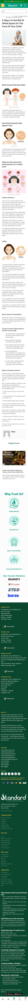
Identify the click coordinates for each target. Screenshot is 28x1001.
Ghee (3, 968)
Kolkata (15, 941)
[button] (24, 464)
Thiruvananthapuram (13, 943)
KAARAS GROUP (12, 989)
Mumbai (8, 941)
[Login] (8, 998)
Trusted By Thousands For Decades (12, 950)
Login (8, 999)
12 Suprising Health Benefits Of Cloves (13, 416)
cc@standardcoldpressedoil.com (9, 804)
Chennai (5, 920)
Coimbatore (10, 945)
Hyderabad (11, 920)
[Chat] (14, 998)
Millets (2, 970)
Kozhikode (20, 943)
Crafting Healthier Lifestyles (11, 963)
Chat (14, 999)
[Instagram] (12, 773)
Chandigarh (4, 943)
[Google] (2, 773)
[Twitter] (15, 773)
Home (2, 16)
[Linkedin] (19, 773)
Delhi (4, 941)
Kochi (25, 943)
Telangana (9, 935)
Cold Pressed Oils (9, 16)
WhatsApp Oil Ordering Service (10, 982)
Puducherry (4, 945)
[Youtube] (5, 773)
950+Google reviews (15, 910)
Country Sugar (11, 968)
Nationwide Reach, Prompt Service (13, 930)
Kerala (11, 934)
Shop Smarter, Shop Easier (10, 975)
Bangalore (18, 922)
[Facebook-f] (9, 773)
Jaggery (18, 968)
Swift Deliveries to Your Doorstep (12, 919)
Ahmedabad (21, 941)
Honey (6, 968)
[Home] (3, 998)
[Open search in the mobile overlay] (14, 11)
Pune (12, 941)
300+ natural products (14, 914)
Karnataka (6, 934)
